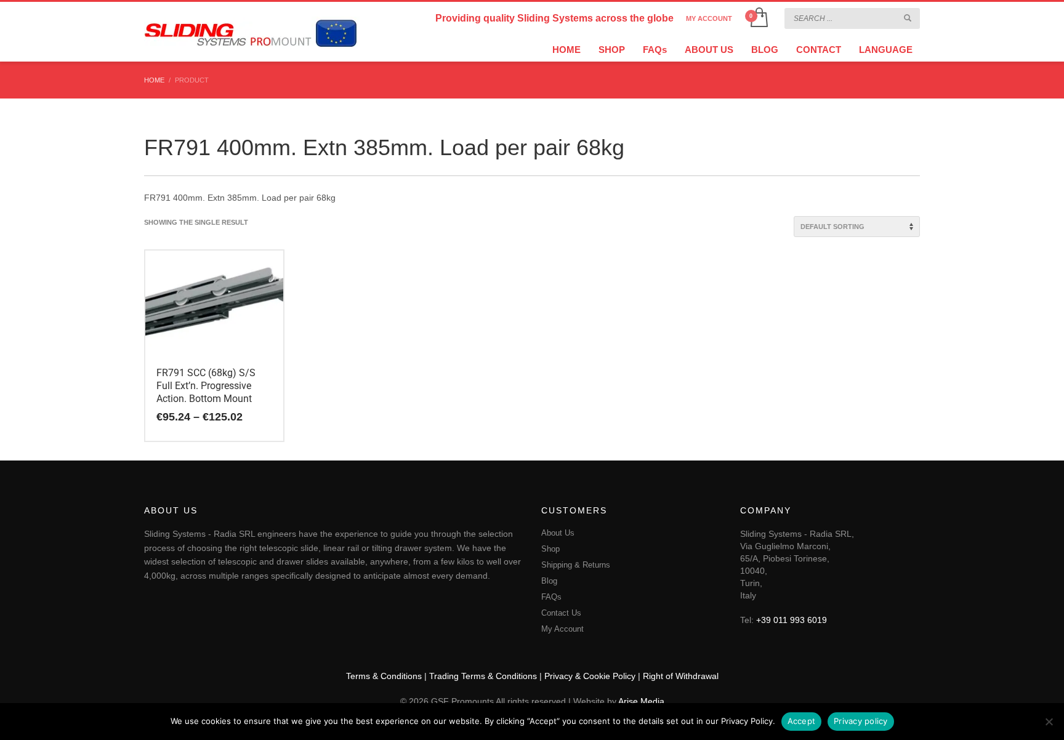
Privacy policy (861, 721)
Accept (802, 721)
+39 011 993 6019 (791, 620)
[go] (907, 18)
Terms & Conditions (384, 676)
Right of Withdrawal (681, 676)
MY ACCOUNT (709, 18)
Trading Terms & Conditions (483, 676)
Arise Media (641, 701)
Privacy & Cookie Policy (589, 676)
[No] (1048, 721)
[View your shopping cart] (758, 18)
